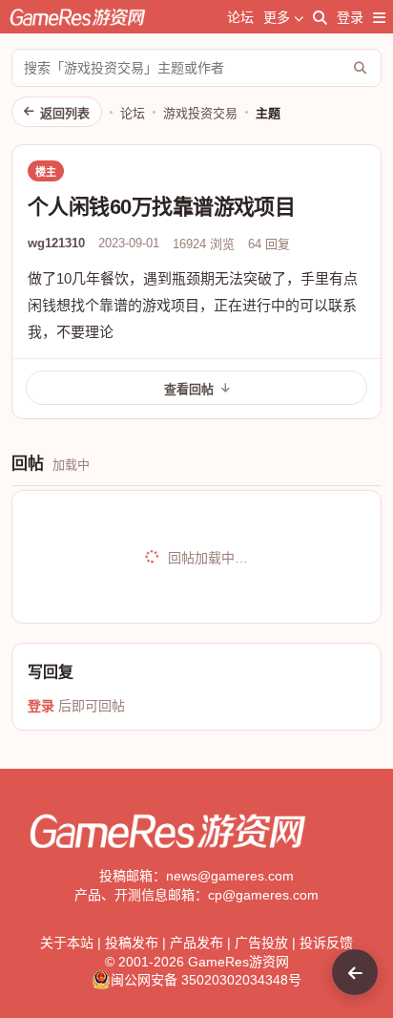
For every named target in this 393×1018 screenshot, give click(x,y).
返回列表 (65, 113)
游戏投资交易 (200, 113)
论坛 (240, 17)
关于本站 (66, 942)
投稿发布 (131, 942)
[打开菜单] (379, 17)
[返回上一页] (355, 972)
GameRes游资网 (238, 961)
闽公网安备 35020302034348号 (206, 979)
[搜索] (320, 17)
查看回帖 (189, 389)
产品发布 (196, 942)
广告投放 (261, 942)
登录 (350, 17)
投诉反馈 (326, 942)
